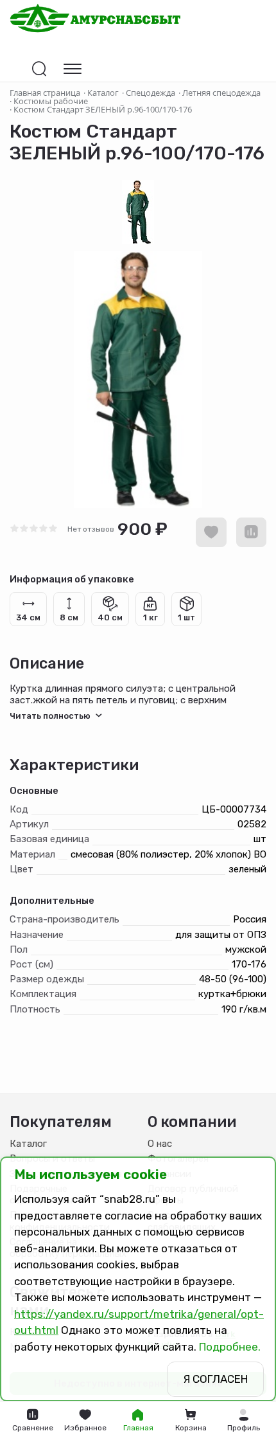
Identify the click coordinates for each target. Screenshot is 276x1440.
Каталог (28, 1143)
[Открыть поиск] (39, 68)
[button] (243, 1420)
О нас (160, 1143)
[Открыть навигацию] (72, 68)
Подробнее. (230, 1346)
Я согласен (215, 1378)
